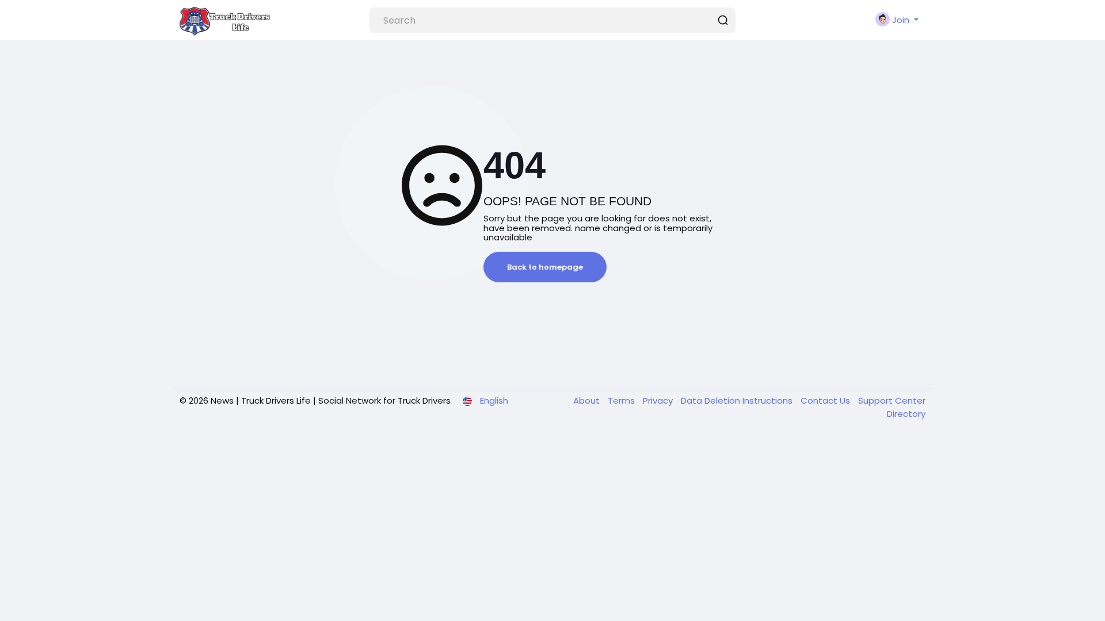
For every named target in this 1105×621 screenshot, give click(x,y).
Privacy (659, 400)
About (587, 400)
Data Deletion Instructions (738, 400)
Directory (906, 414)
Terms (622, 400)
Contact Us (826, 400)
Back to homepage (545, 267)
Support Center (891, 400)
